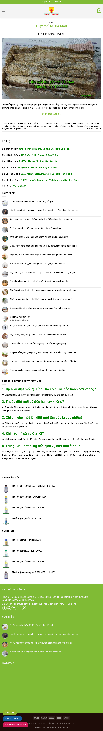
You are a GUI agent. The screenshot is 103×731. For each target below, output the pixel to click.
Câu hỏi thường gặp (65, 724)
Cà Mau (51, 22)
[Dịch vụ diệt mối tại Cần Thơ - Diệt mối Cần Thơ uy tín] (51, 11)
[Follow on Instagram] (9, 608)
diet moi (80, 123)
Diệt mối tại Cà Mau (51, 26)
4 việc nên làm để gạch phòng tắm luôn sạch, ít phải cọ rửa (37, 263)
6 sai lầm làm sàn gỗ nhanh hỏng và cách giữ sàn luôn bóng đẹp (39, 281)
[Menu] (3, 10)
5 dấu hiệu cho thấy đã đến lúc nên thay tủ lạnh (31, 201)
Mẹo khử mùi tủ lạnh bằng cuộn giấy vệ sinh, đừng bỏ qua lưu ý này (41, 254)
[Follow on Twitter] (14, 608)
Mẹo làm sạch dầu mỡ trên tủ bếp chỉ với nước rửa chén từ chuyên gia (42, 272)
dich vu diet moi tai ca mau (66, 123)
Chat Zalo (9, 712)
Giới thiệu (32, 724)
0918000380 (28, 600)
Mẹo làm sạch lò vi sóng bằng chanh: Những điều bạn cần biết (39, 237)
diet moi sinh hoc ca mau (22, 126)
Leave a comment (94, 129)
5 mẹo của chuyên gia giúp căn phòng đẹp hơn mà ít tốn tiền (37, 370)
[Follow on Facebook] (4, 608)
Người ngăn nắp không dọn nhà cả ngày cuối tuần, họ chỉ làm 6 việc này (43, 290)
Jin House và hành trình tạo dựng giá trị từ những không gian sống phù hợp (44, 210)
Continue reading (51, 114)
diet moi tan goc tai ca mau (16, 129)
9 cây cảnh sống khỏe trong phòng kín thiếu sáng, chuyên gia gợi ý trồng (43, 246)
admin (62, 34)
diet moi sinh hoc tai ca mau (43, 126)
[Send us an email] (19, 608)
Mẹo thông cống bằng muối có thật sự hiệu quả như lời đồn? (38, 334)
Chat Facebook (12, 719)
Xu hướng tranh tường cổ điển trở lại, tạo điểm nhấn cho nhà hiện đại (41, 219)
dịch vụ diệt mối (30, 123)
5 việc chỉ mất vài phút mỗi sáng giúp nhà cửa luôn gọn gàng (38, 343)
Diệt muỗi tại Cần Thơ (20, 317)
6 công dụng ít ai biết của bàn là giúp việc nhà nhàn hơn (35, 228)
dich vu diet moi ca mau (46, 123)
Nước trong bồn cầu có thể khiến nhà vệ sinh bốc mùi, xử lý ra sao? (41, 299)
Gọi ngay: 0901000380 (15, 725)
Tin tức (42, 724)
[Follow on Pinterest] (24, 608)
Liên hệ (51, 724)
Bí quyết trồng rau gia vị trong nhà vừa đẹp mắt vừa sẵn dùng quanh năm (43, 352)
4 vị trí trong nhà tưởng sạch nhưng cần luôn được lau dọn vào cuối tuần (43, 361)
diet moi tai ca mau (62, 126)
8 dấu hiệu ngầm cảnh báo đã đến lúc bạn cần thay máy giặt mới (39, 326)
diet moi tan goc (77, 126)
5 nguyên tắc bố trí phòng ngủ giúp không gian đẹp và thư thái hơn (40, 308)
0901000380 (14, 600)
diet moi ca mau (90, 123)
